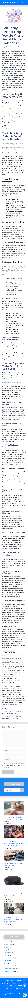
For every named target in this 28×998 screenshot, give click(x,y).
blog (5, 709)
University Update (9, 971)
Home (7, 980)
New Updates (8, 958)
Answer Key (7, 947)
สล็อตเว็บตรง (21, 985)
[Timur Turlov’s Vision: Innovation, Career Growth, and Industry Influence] (14, 909)
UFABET (12, 988)
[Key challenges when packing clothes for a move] (14, 855)
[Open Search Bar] (18, 2)
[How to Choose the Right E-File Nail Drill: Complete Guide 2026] (14, 808)
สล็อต (7, 988)
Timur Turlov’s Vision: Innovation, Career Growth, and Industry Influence (13, 919)
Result (6, 963)
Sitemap (6, 985)
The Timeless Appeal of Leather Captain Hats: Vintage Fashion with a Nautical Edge (13, 896)
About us (12, 980)
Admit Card (7, 944)
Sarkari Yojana (8, 966)
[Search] (22, 790)
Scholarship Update (10, 969)
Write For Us (12, 985)
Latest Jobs (7, 952)
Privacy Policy (6, 983)
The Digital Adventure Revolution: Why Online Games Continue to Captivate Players (13, 843)
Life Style (6, 955)
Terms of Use (22, 983)
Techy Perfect (10, 70)
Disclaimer (14, 983)
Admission (7, 942)
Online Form (8, 960)
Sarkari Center (9, 2)
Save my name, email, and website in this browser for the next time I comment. (14, 765)
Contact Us (20, 980)
